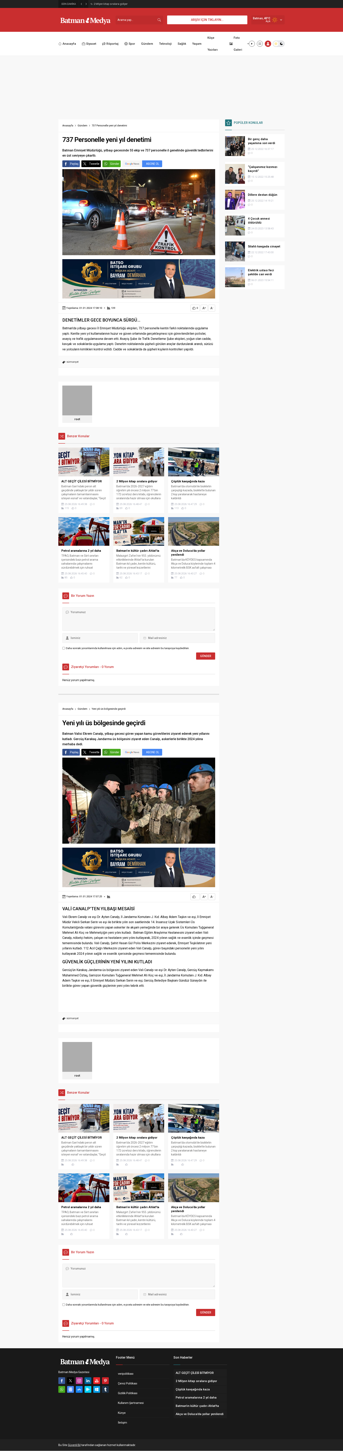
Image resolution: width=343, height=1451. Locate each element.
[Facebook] (61, 1380)
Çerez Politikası (127, 1383)
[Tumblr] (105, 1389)
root (77, 419)
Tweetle (94, 163)
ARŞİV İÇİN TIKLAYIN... (207, 20)
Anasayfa (67, 125)
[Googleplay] (88, 1389)
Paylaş (74, 163)
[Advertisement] (171, 85)
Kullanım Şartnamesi (131, 1402)
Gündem (82, 125)
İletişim (122, 1422)
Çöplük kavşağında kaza (108, 3)
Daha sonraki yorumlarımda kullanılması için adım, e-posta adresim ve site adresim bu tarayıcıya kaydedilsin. (127, 648)
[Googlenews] (70, 1389)
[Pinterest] (105, 1380)
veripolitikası (125, 1373)
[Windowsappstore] (96, 1389)
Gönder (114, 163)
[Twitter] (70, 1380)
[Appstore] (79, 1389)
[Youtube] (96, 1380)
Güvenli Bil (74, 1445)
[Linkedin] (88, 1380)
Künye (122, 1412)
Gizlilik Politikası (127, 1393)
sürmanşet (72, 361)
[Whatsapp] (61, 1389)
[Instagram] (79, 1380)
